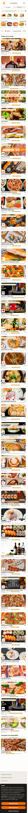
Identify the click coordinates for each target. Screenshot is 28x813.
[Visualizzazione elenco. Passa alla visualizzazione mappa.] (25, 11)
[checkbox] (3, 25)
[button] (3, 3)
